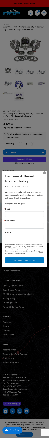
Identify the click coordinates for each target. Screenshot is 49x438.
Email (7, 209)
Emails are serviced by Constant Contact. (24, 253)
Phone (8, 232)
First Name (10, 221)
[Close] (44, 172)
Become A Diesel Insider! (24, 260)
